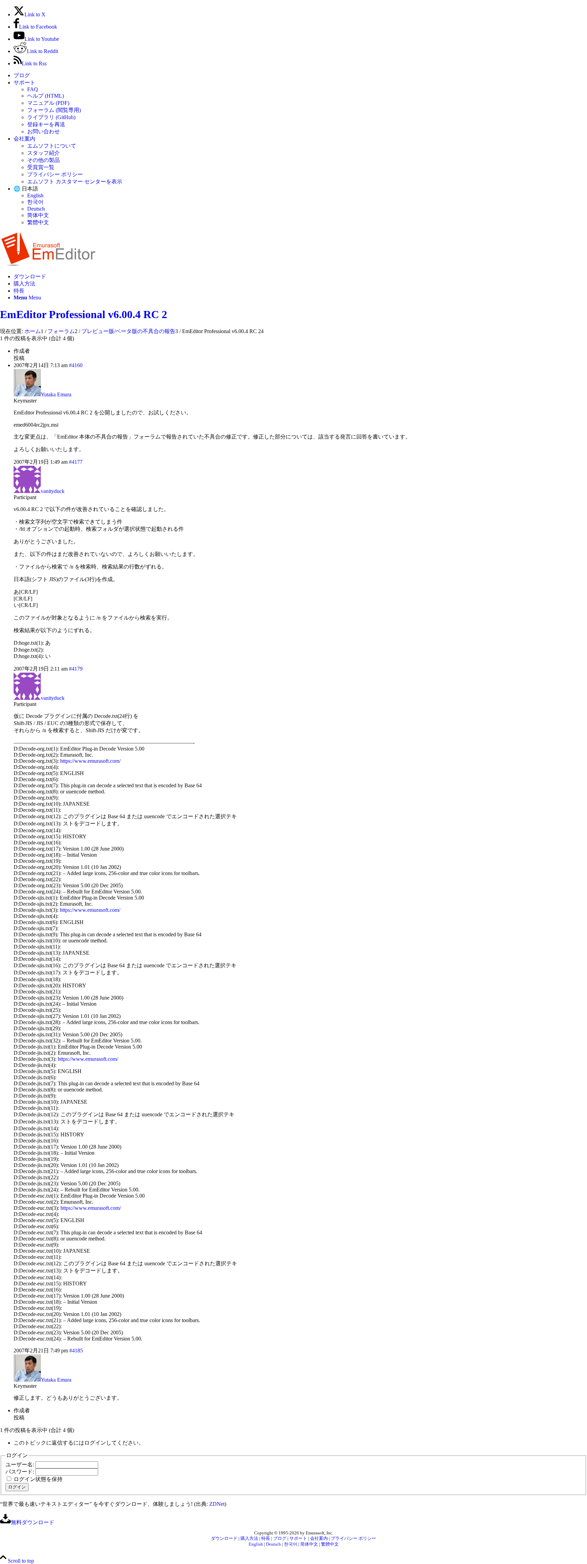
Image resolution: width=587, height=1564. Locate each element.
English (35, 195)
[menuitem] (300, 75)
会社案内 (24, 139)
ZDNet (217, 1504)
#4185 (76, 1350)
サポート (24, 82)
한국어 (35, 202)
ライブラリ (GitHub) (51, 117)
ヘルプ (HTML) (45, 96)
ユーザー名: (20, 1464)
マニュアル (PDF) (48, 103)
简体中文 (38, 215)
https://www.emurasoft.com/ (90, 761)
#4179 (76, 669)
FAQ (32, 89)
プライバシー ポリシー (55, 174)
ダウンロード (224, 1538)
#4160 (76, 365)
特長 (265, 1538)
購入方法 (249, 1538)
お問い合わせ (43, 131)
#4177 (76, 462)
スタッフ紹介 (43, 153)
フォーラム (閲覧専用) (54, 110)
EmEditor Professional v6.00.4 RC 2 (83, 314)
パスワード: (20, 1472)
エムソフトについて (51, 146)
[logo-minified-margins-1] (48, 264)
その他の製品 (43, 160)
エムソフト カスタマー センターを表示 (74, 181)
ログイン (17, 1486)
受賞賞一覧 (40, 167)
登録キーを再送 (46, 124)
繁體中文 (38, 222)
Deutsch (36, 209)
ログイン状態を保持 (38, 1479)
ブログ (22, 75)
